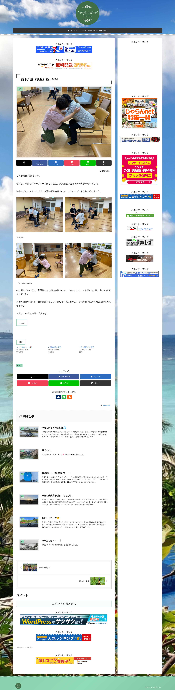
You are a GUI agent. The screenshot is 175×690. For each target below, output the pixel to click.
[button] (104, 163)
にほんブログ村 (145, 229)
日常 (20, 365)
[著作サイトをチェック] (58, 397)
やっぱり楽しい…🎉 (24, 347)
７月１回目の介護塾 (86, 347)
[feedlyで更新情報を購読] (64, 397)
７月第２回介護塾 (54, 347)
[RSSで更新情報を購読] (69, 397)
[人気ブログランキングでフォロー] (140, 216)
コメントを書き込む (64, 603)
